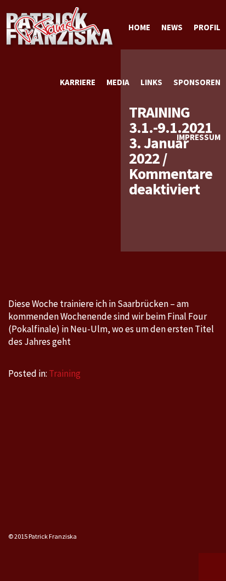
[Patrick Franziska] (60, 27)
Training (65, 373)
